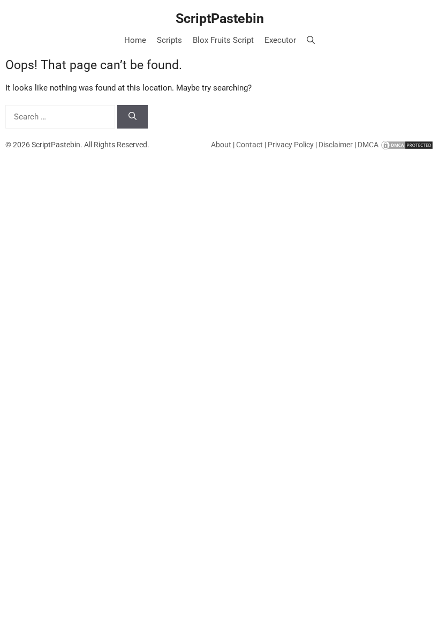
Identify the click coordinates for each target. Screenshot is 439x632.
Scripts (169, 40)
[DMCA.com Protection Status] (407, 144)
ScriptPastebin (220, 18)
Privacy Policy (291, 144)
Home (135, 40)
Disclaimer (336, 144)
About (221, 144)
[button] (310, 40)
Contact (249, 144)
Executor (280, 40)
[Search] (132, 117)
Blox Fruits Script (223, 40)
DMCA (368, 144)
